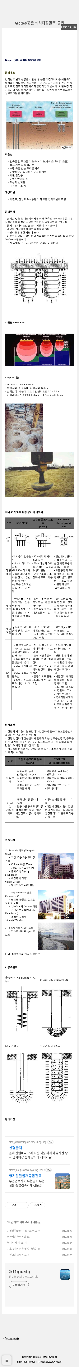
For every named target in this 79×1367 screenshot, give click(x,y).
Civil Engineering (19, 1272)
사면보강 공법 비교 (17, 1254)
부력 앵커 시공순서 (17, 1242)
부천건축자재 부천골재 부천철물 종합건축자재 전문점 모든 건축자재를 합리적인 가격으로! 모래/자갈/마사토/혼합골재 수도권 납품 (27, 1183)
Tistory (36, 1357)
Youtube (49, 1361)
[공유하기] (19, 1205)
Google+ (58, 1361)
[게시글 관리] (24, 1205)
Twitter (32, 1361)
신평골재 (15, 1148)
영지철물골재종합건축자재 (27, 1176)
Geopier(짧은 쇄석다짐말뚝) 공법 (39, 23)
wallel (54, 1357)
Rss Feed (21, 1361)
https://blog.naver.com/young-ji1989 (27, 1170)
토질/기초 (13, 1222)
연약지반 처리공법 (16, 1236)
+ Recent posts (11, 1338)
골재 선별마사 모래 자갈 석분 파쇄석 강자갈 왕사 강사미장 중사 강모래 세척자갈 (38, 1155)
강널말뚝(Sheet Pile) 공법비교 (22, 1230)
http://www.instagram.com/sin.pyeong (27, 1142)
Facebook (40, 1361)
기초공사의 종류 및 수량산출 (21, 1248)
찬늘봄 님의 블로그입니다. (23, 1276)
